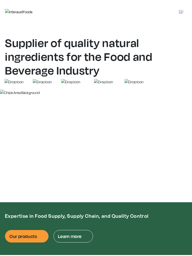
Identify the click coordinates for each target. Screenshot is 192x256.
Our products (23, 236)
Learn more (70, 236)
